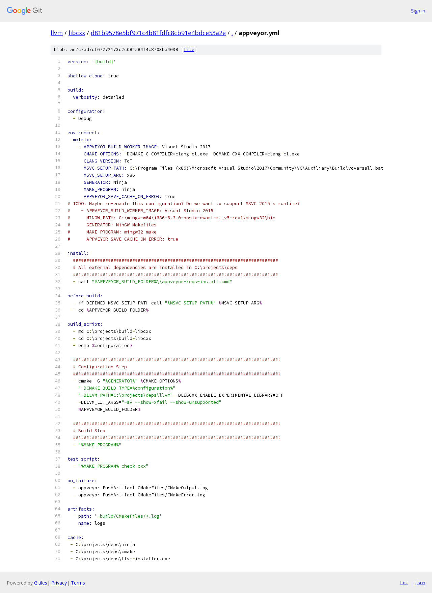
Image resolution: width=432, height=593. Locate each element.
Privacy (59, 582)
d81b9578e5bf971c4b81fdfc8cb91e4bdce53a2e (158, 33)
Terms (78, 582)
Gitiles (40, 582)
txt (404, 582)
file (189, 49)
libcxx (77, 33)
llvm (57, 33)
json (419, 582)
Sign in (418, 10)
